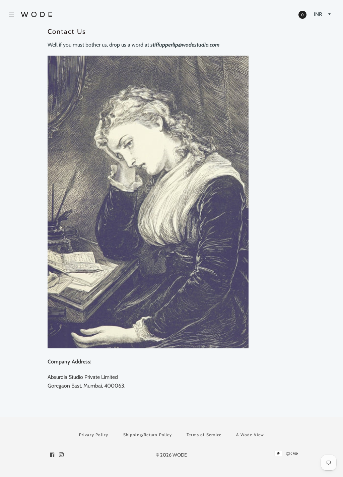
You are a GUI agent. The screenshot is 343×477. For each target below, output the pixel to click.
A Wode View (250, 434)
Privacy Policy (94, 434)
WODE (180, 455)
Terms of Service (204, 434)
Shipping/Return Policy (147, 434)
